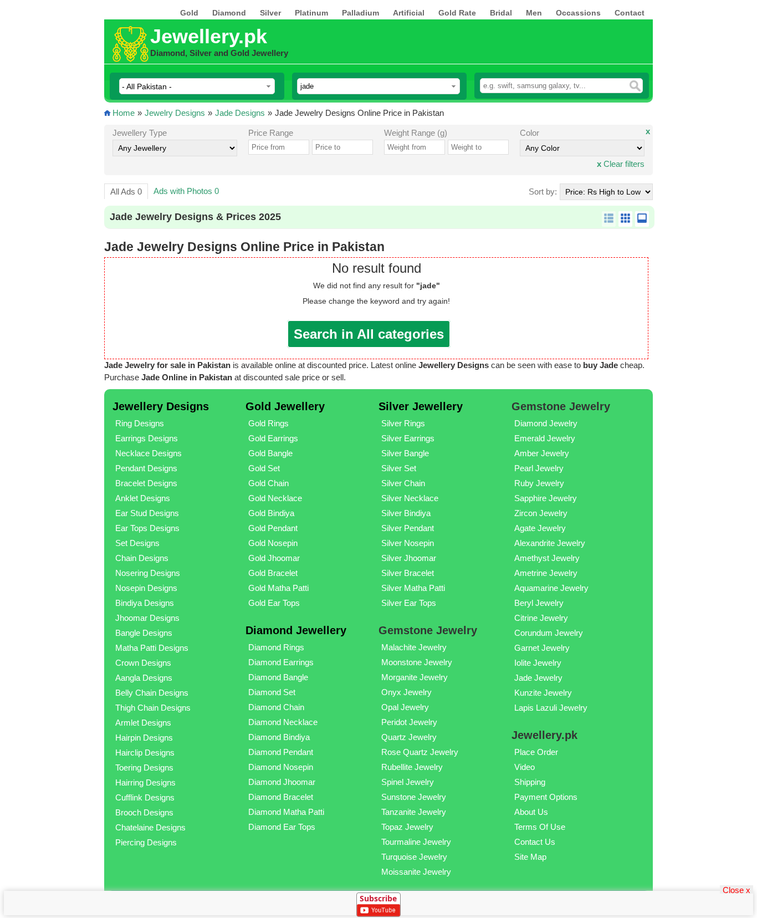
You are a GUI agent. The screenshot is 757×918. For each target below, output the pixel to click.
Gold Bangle (270, 453)
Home (123, 113)
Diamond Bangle (278, 677)
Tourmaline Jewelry (416, 841)
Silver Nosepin (407, 543)
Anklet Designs (142, 498)
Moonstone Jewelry (416, 662)
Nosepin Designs (146, 588)
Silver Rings (403, 423)
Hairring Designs (145, 782)
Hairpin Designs (144, 737)
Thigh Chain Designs (153, 707)
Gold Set (264, 468)
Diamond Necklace (283, 722)
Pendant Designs (146, 468)
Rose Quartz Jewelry (419, 752)
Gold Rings (268, 423)
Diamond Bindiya (279, 737)
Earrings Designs (146, 438)
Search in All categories (369, 334)
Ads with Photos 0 (186, 191)
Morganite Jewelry (414, 677)
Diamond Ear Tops (281, 827)
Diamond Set (271, 692)
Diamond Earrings (281, 662)
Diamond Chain (276, 707)
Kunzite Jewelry (543, 692)
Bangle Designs (143, 633)
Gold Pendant (273, 528)
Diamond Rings (276, 647)
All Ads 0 (126, 191)
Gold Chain (268, 483)
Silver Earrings (407, 438)
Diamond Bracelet (280, 797)
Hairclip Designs (145, 752)
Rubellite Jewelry (412, 767)
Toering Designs (144, 767)
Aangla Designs (143, 677)
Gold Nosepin (273, 543)
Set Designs (137, 543)
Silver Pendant (407, 528)
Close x (736, 889)
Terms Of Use (539, 827)
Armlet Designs (143, 722)
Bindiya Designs (144, 603)
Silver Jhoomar (408, 558)
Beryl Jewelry (539, 603)
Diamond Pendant (280, 752)
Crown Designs (143, 662)
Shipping (529, 782)
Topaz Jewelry (407, 827)
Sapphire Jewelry (545, 498)
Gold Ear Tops (274, 603)
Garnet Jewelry (542, 647)
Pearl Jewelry (539, 468)
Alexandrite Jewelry (549, 543)
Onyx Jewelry (406, 692)
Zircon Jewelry (540, 513)
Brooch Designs (144, 812)
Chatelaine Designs (150, 827)
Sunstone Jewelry (413, 797)
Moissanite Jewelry (416, 871)
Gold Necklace (275, 498)
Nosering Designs (147, 573)
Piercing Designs (146, 842)
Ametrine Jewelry (545, 573)
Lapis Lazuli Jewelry (550, 707)
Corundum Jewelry (548, 633)
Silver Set (398, 468)
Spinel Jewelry (407, 782)
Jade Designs (240, 113)
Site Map (530, 856)
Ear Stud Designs (147, 513)
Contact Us (534, 841)
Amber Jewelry (541, 453)
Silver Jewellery (420, 406)
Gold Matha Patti (278, 588)
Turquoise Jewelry (414, 856)
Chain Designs (141, 558)
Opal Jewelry (405, 707)
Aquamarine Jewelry (551, 588)
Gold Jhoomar (274, 558)
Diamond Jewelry (545, 423)
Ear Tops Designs (147, 528)
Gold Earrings (273, 438)
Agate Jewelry (540, 528)
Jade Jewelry (538, 677)
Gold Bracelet (273, 573)
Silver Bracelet (407, 573)
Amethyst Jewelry (547, 558)
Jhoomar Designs (147, 618)
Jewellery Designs (160, 406)
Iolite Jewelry (537, 662)
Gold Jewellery (285, 406)
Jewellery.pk (208, 36)
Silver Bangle (405, 453)
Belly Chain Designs (151, 692)
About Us (531, 812)
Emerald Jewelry (544, 438)
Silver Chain (403, 483)
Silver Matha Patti (413, 588)
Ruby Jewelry (539, 483)
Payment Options (545, 797)
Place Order (536, 752)
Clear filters (621, 164)
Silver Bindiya (406, 513)
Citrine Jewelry (541, 618)
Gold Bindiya (271, 513)
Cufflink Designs (145, 797)
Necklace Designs (148, 453)
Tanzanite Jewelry (413, 812)
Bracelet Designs (146, 483)
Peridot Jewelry (409, 722)
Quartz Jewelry (409, 737)
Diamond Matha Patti (286, 812)
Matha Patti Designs (151, 647)
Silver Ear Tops (408, 603)
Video (524, 767)
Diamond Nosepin (280, 767)
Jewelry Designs (175, 113)
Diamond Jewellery (295, 630)
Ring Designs (139, 423)
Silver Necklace (409, 498)
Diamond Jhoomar (281, 782)
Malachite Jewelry (414, 647)
